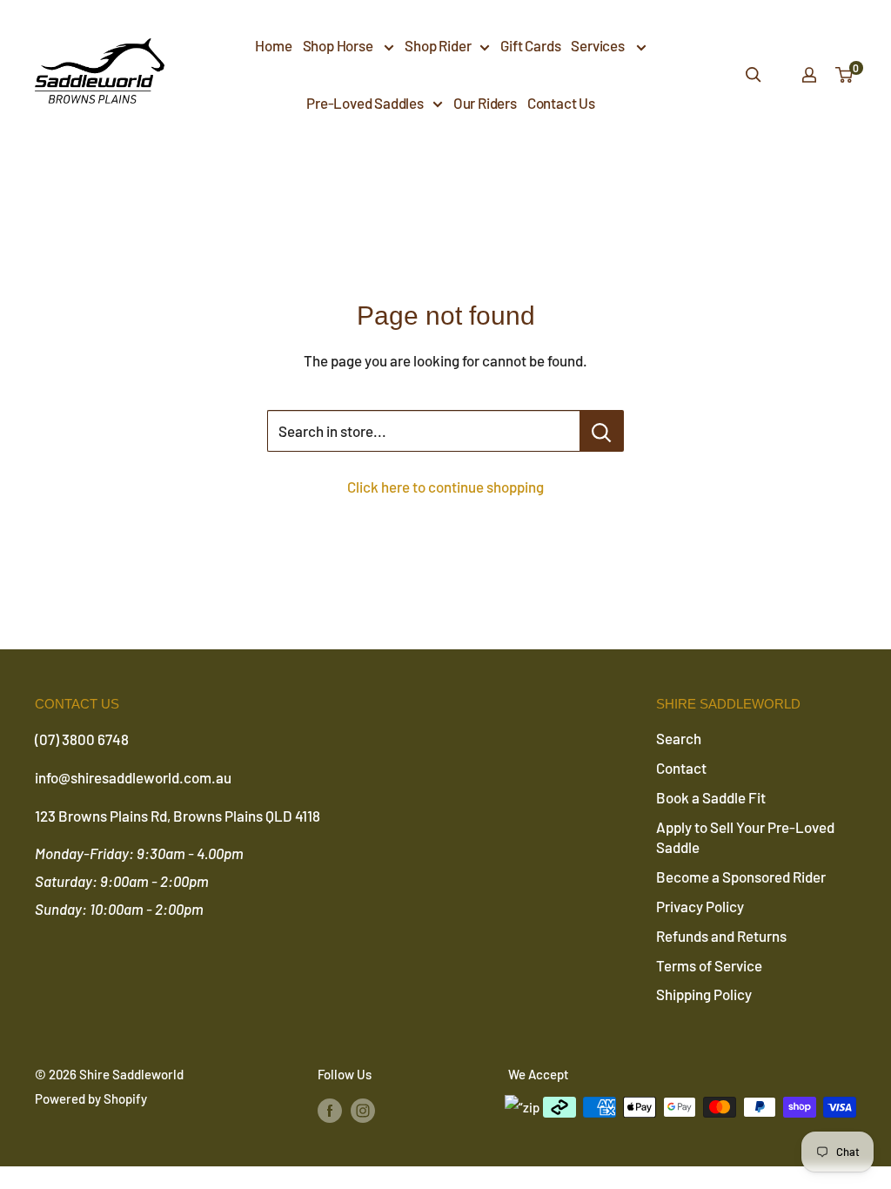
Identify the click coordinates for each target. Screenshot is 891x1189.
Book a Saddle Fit (711, 797)
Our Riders (485, 102)
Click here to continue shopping (445, 486)
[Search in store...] (601, 431)
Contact (681, 767)
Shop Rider (438, 45)
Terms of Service (709, 965)
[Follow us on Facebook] (330, 1110)
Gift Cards (530, 45)
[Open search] (753, 75)
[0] (845, 75)
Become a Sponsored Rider (741, 876)
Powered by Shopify (91, 1098)
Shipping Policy (704, 994)
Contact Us (561, 102)
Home (273, 45)
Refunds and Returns (721, 935)
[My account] (809, 75)
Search (678, 738)
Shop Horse (339, 45)
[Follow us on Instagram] (363, 1110)
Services (598, 45)
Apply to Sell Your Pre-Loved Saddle (745, 837)
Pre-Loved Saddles (365, 102)
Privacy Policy (700, 906)
